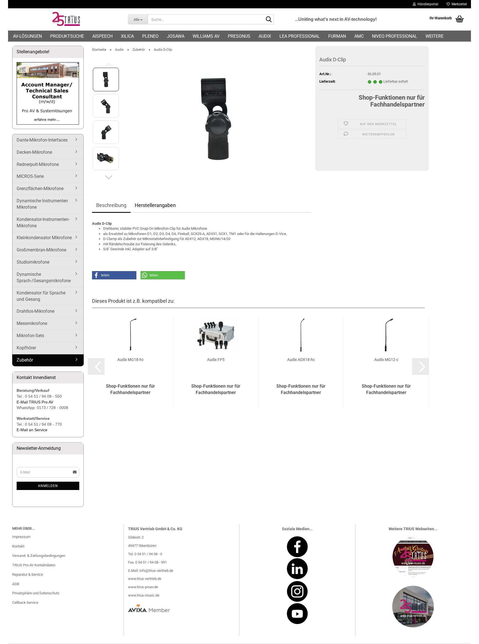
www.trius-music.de (143, 595)
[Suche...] (268, 20)
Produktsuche (67, 36)
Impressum (21, 537)
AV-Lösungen (27, 36)
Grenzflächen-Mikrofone (40, 188)
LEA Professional (299, 36)
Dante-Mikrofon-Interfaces (42, 140)
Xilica (127, 36)
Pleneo (150, 36)
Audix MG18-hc (130, 359)
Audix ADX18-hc (301, 359)
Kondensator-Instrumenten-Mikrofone (43, 222)
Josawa (175, 36)
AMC (359, 36)
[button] (108, 177)
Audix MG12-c (386, 359)
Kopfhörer (26, 347)
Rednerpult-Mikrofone (38, 164)
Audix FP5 (216, 359)
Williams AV (206, 36)
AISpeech (102, 36)
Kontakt (18, 546)
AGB (15, 584)
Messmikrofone (32, 323)
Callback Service (25, 602)
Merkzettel (458, 4)
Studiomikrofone (33, 262)
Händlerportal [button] (427, 4)
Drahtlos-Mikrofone (35, 311)
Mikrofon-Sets (30, 335)
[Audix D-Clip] (217, 119)
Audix (265, 36)
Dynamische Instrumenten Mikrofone (42, 204)
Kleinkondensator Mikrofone (44, 237)
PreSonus (239, 36)
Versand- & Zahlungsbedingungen (38, 556)
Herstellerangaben (155, 205)
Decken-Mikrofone (34, 152)
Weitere (435, 36)
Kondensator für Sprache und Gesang (41, 296)
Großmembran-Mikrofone (41, 249)
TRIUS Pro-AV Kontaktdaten (33, 565)
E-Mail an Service (32, 430)
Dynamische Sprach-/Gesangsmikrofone (44, 277)
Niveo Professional (394, 36)
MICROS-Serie (30, 176)
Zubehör (25, 360)
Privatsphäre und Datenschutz (35, 593)
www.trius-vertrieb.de (144, 579)
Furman (337, 36)
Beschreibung (111, 205)
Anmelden (48, 486)
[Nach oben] (463, 635)
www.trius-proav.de (143, 587)
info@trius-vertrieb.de (156, 571)
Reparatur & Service (27, 574)
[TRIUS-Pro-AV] (66, 19)
